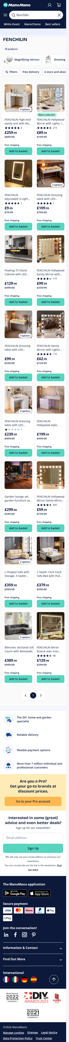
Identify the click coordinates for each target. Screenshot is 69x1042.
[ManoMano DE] (24, 979)
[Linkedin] (6, 935)
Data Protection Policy (18, 1038)
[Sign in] (49, 5)
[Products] (5, 15)
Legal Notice (49, 1032)
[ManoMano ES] (34, 979)
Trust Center (44, 1038)
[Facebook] (15, 935)
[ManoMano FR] (6, 979)
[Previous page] (25, 695)
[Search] (13, 15)
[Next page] (41, 695)
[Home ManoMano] (23, 5)
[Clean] (59, 15)
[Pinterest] (34, 935)
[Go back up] (53, 979)
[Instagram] (24, 935)
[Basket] (59, 5)
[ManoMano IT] (15, 979)
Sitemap (32, 1032)
